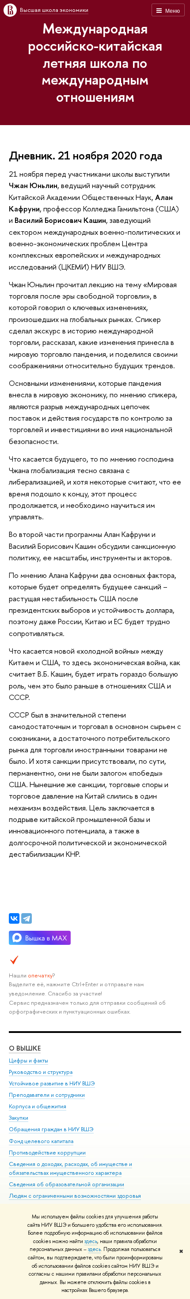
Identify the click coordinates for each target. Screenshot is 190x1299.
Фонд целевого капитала (41, 1141)
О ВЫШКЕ (25, 1048)
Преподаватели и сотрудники (47, 1095)
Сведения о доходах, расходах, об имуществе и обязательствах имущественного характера (70, 1168)
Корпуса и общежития (37, 1106)
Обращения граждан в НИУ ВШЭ (51, 1129)
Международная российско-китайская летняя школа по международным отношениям (95, 62)
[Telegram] (26, 918)
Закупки (18, 1117)
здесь (90, 1241)
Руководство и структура (40, 1072)
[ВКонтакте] (14, 918)
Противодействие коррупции (47, 1152)
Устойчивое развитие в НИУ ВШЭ (52, 1083)
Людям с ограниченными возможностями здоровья (75, 1195)
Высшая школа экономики (54, 10)
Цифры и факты (28, 1060)
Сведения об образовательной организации (66, 1184)
